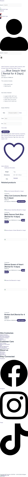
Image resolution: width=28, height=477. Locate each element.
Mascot (1, 338)
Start (2, 118)
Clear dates (4, 127)
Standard (15, 178)
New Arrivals (12, 135)
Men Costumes (18, 66)
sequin (3, 138)
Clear (20, 112)
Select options (21, 320)
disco (20, 137)
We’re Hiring (3, 354)
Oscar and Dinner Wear (11, 68)
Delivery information (5, 344)
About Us (2, 351)
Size (4, 112)
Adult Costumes (5, 66)
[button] (14, 57)
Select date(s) (21, 201)
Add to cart (5, 131)
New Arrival (3, 339)
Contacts (2, 353)
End (2, 123)
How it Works (3, 343)
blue (17, 137)
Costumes (12, 66)
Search (1, 5)
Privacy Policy (3, 347)
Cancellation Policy (4, 348)
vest (6, 138)
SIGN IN (2, 11)
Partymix (2, 0)
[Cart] (0, 14)
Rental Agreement (4, 346)
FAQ (1, 345)
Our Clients (2, 352)
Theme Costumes (8, 137)
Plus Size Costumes (5, 336)
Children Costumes (4, 335)
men (23, 137)
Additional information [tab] (9, 167)
